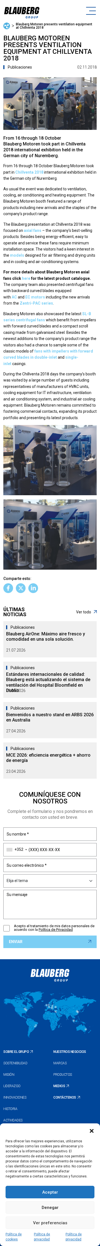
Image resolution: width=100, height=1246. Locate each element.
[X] (21, 588)
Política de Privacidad (56, 929)
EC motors (35, 297)
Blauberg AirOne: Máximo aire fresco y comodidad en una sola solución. (45, 636)
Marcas (59, 1063)
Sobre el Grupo (16, 1052)
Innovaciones (14, 1097)
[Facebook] (8, 588)
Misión (8, 1075)
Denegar (50, 1207)
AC (14, 297)
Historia (10, 1109)
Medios (59, 1086)
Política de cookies (14, 1236)
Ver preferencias (50, 1222)
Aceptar (50, 1192)
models (17, 255)
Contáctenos (64, 1097)
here (26, 278)
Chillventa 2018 (29, 172)
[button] (91, 1130)
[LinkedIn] (33, 588)
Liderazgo (12, 1086)
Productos (62, 1075)
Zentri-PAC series (36, 303)
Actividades (12, 1120)
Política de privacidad (42, 1236)
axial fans (32, 230)
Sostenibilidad (15, 1063)
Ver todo (83, 612)
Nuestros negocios (69, 1052)
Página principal (6, 26)
